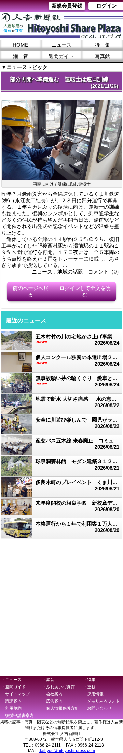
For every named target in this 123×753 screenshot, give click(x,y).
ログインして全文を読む (85, 291)
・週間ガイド (13, 686)
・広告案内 (52, 701)
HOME (20, 45)
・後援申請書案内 (17, 715)
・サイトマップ (15, 694)
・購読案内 (11, 701)
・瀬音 (48, 679)
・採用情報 (93, 694)
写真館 (102, 56)
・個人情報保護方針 (60, 708)
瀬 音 (20, 56)
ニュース (61, 45)
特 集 (102, 45)
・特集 (89, 679)
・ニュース (11, 679)
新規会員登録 (67, 6)
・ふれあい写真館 (58, 686)
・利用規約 (11, 708)
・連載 (89, 686)
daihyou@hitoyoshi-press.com (67, 750)
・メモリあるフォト (101, 701)
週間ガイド (61, 56)
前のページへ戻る (31, 291)
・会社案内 (52, 694)
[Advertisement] (61, 607)
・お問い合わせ (97, 708)
